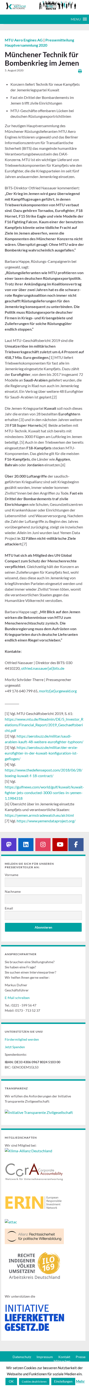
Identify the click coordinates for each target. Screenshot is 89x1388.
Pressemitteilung (59, 40)
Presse (80, 1357)
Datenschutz (22, 1357)
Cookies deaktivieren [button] (34, 1381)
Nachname (13, 891)
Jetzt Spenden (15, 1047)
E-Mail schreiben (17, 998)
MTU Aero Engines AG (24, 40)
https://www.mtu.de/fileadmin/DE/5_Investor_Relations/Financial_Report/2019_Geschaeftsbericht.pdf (44, 725)
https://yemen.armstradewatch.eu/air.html (39, 815)
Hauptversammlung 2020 (26, 45)
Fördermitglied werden (22, 1039)
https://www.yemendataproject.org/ (46, 821)
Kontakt (64, 1357)
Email (9, 908)
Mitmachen (62, 1361)
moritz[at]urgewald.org (58, 691)
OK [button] (11, 1381)
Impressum (45, 1357)
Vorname (11, 875)
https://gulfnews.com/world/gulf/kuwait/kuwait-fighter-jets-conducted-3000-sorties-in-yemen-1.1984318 (44, 792)
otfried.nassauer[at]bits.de (42, 668)
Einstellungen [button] (63, 1381)
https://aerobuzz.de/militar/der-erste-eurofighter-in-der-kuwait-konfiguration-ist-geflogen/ (41, 753)
